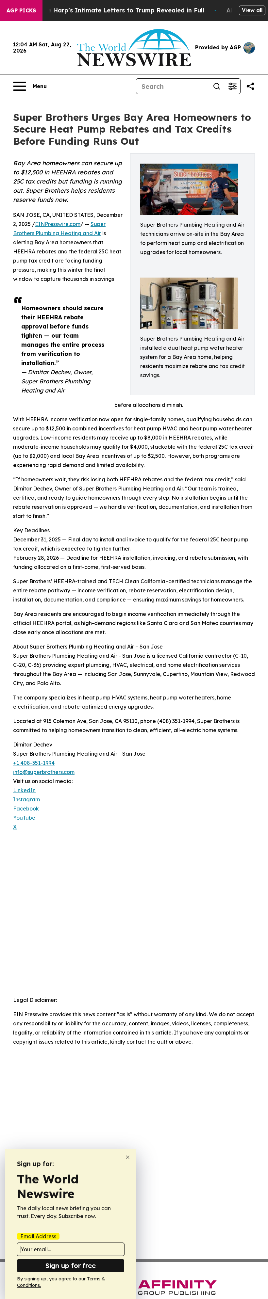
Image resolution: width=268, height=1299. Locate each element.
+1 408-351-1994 (34, 763)
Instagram (26, 799)
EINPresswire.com (57, 224)
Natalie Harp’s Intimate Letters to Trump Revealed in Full (116, 10)
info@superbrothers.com (44, 772)
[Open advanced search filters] (232, 86)
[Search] (217, 86)
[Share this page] (250, 86)
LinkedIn (24, 790)
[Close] (128, 1157)
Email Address (38, 1236)
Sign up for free (70, 1265)
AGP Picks (21, 10)
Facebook (26, 808)
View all (252, 10)
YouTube (24, 817)
